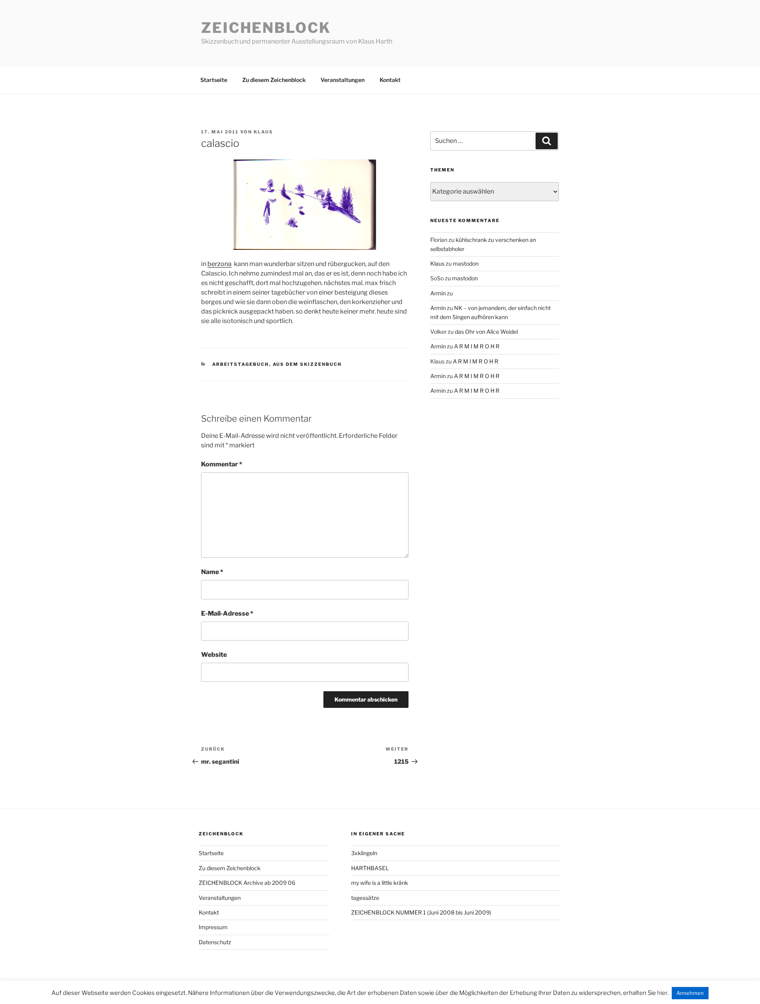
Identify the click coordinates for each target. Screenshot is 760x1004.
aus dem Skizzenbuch (307, 364)
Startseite (213, 79)
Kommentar (221, 464)
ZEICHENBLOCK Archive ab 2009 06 (247, 882)
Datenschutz (215, 942)
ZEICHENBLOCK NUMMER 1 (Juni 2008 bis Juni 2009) (421, 912)
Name (212, 572)
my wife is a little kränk (379, 882)
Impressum (213, 927)
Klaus (263, 132)
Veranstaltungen (343, 79)
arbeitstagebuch (240, 364)
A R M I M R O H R (477, 346)
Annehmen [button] (690, 993)
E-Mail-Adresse (227, 613)
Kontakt (390, 79)
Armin (438, 293)
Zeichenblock (266, 27)
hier (662, 992)
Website (214, 654)
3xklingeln (364, 853)
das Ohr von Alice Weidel (486, 331)
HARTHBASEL (370, 868)
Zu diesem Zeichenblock (274, 79)
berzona (219, 264)
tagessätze (365, 897)
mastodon (466, 263)
